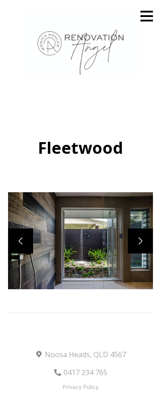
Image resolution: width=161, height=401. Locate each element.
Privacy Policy (81, 387)
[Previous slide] (20, 240)
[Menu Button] (147, 16)
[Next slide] (140, 240)
